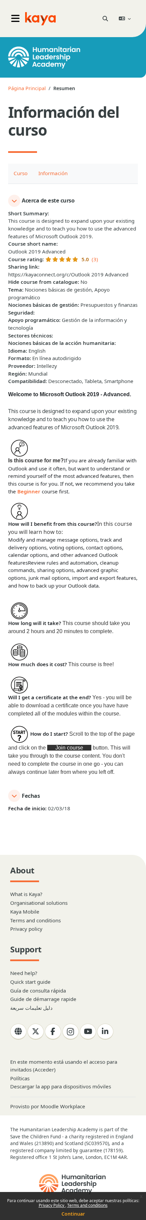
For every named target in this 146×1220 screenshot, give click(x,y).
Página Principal (27, 88)
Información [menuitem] (53, 173)
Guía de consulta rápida (38, 990)
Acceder (44, 1069)
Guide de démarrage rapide (43, 999)
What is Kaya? (26, 894)
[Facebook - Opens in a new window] (53, 1032)
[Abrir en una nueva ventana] (73, 1184)
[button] (105, 18)
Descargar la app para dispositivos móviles (60, 1086)
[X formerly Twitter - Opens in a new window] (36, 1032)
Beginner (29, 491)
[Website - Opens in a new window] (18, 1032)
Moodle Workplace (62, 1106)
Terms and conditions (87, 1205)
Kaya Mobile (24, 911)
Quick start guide (30, 981)
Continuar (73, 1214)
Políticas (20, 1078)
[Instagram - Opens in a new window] (70, 1032)
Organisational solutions (39, 902)
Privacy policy (26, 928)
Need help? (23, 973)
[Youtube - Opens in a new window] (88, 1032)
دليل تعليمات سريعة (31, 1007)
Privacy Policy (52, 1205)
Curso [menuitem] (21, 173)
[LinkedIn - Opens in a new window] (105, 1032)
